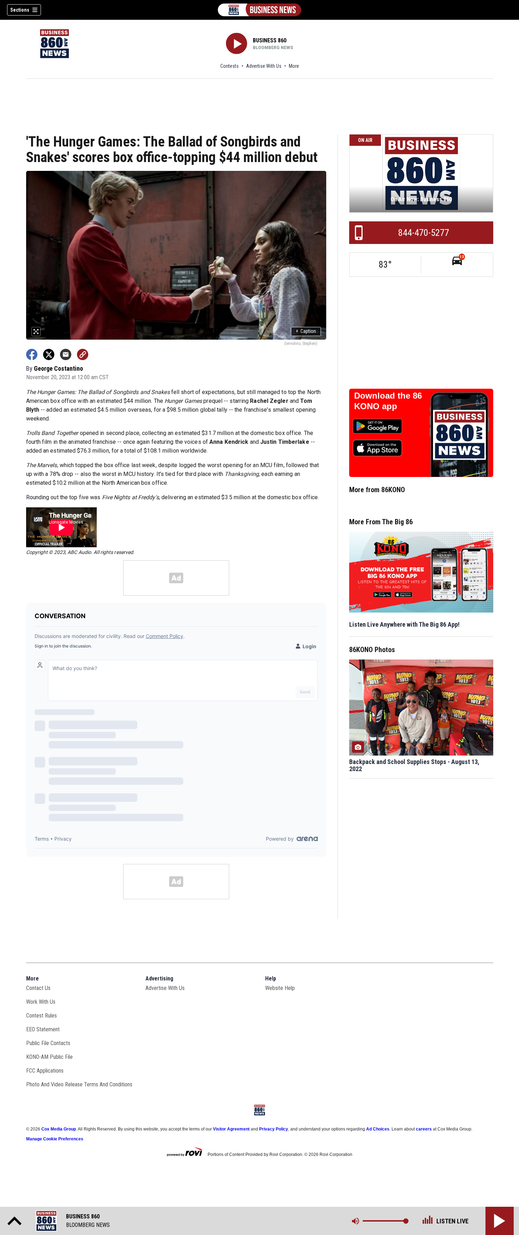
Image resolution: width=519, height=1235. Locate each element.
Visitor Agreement (231, 1129)
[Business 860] (259, 10)
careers (424, 1129)
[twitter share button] (48, 354)
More (294, 66)
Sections (19, 10)
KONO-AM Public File (49, 1057)
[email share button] (65, 354)
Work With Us (40, 1001)
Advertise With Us (263, 66)
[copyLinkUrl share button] (82, 354)
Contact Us (38, 988)
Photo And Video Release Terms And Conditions (79, 1084)
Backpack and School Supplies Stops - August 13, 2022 (414, 765)
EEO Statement (43, 1029)
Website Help (280, 988)
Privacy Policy (273, 1129)
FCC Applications (45, 1070)
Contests (229, 66)
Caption (306, 331)
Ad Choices (377, 1129)
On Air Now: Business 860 (421, 199)
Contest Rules (41, 1015)
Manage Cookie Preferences (54, 1138)
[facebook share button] (31, 354)
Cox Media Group (58, 1129)
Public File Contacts (48, 1043)
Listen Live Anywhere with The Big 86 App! (404, 624)
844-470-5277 (423, 232)
